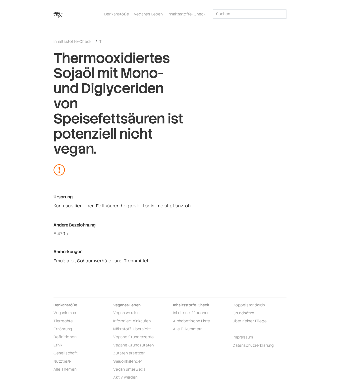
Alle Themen (65, 369)
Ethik (58, 345)
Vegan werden (126, 312)
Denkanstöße (116, 14)
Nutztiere (62, 361)
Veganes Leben (148, 14)
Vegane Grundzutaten (133, 345)
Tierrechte (63, 321)
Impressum (243, 337)
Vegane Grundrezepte (133, 337)
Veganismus (65, 312)
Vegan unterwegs (129, 369)
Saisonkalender (127, 361)
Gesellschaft (66, 353)
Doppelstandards (249, 305)
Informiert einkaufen (132, 321)
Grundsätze (243, 313)
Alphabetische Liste (191, 321)
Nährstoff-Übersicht (132, 329)
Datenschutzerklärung (253, 345)
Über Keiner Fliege (250, 321)
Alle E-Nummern (188, 329)
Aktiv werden (125, 377)
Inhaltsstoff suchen (191, 312)
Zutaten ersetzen (129, 353)
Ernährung (63, 329)
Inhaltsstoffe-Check (187, 14)
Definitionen (65, 337)
